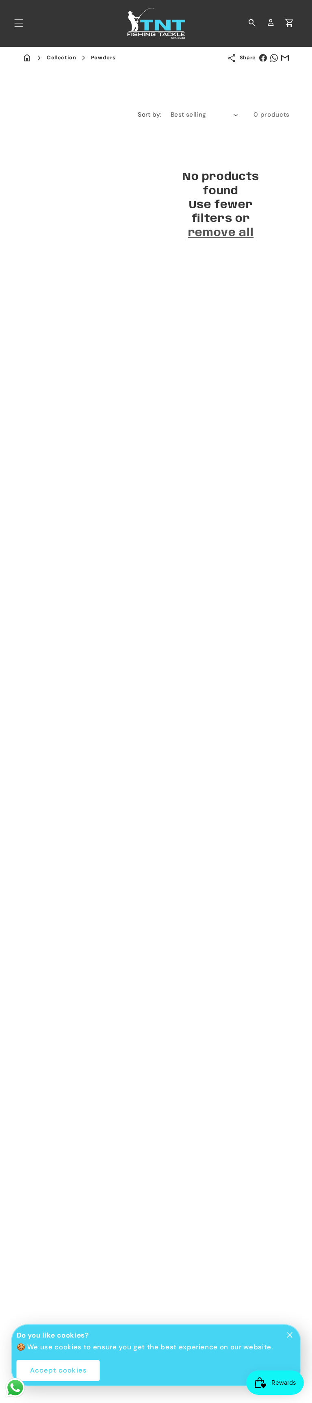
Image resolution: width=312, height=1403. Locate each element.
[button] (18, 23)
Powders (103, 57)
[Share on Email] (285, 58)
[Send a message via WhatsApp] (15, 1388)
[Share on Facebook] (263, 58)
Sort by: (150, 115)
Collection (61, 57)
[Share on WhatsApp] (274, 58)
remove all (221, 233)
